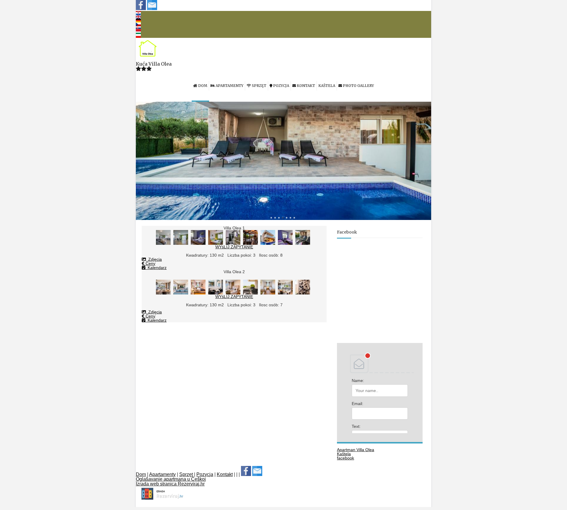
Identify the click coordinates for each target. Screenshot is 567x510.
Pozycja (204, 474)
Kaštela (344, 453)
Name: (358, 380)
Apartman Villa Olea (355, 449)
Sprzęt (186, 474)
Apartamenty (162, 474)
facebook (345, 458)
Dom (141, 474)
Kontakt (225, 474)
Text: (356, 426)
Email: (357, 403)
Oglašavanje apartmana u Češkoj (171, 479)
